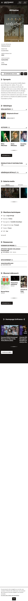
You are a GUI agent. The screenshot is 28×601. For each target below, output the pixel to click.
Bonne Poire (5, 291)
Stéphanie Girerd (5, 46)
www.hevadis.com (7, 263)
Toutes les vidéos (7, 352)
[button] (17, 190)
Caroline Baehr (23, 144)
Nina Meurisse (4, 144)
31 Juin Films (4, 50)
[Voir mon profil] (25, 2)
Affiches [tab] (20, 184)
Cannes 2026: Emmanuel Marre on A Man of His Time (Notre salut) (9, 338)
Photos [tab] (7, 184)
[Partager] (22, 73)
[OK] (14, 598)
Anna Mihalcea (14, 144)
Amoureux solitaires (14, 283)
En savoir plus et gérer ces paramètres (10, 595)
